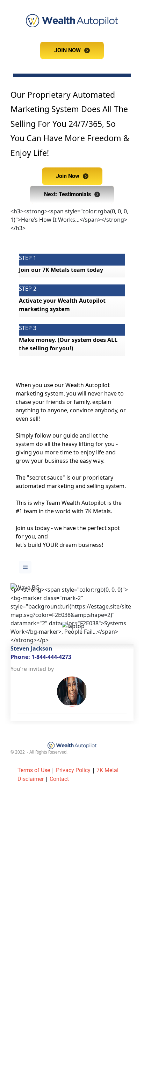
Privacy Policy (73, 770)
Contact (59, 779)
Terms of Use (33, 770)
